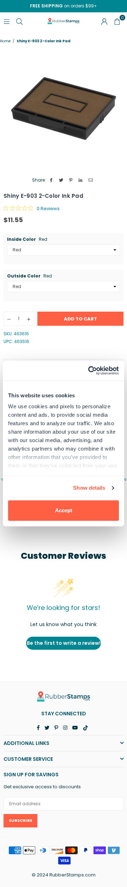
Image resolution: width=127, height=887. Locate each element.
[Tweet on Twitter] (61, 180)
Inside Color (27, 239)
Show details (89, 488)
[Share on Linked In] (81, 180)
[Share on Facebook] (51, 180)
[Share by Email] (90, 180)
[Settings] (104, 21)
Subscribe (20, 820)
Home (5, 41)
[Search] (19, 21)
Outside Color (29, 276)
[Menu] (6, 21)
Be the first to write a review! (64, 643)
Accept (63, 510)
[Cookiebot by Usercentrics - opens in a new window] (89, 370)
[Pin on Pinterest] (71, 180)
